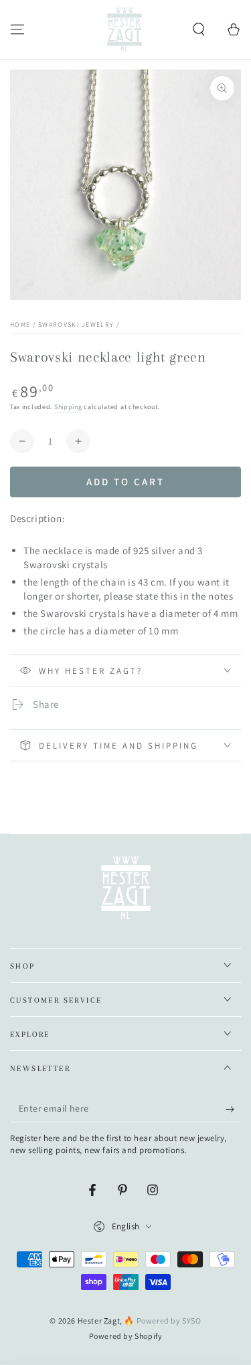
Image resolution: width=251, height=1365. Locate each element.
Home (20, 324)
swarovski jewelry (76, 324)
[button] (198, 29)
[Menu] (17, 29)
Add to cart (125, 481)
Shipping (68, 406)
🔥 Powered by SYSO (162, 1321)
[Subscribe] (233, 1109)
